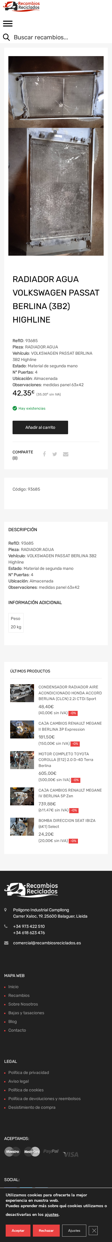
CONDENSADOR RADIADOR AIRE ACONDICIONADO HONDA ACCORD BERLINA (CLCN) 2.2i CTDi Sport (70, 693)
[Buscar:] (51, 38)
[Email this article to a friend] (65, 455)
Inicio (13, 986)
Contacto (17, 1030)
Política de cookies (26, 1090)
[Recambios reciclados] (30, 7)
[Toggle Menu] (8, 25)
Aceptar (18, 1230)
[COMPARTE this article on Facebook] (43, 455)
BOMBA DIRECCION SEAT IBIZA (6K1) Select (67, 823)
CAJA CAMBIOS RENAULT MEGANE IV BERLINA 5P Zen (70, 793)
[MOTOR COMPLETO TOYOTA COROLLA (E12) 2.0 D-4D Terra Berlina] (22, 760)
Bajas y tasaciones (26, 1012)
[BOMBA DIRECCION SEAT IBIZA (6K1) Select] (22, 827)
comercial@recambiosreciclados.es (47, 943)
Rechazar (46, 1230)
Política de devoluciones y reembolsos (44, 1098)
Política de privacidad (28, 1072)
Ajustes (74, 1230)
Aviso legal (18, 1081)
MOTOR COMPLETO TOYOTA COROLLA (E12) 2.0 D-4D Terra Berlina (66, 760)
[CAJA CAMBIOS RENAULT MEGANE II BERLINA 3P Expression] (22, 729)
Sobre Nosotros (23, 1004)
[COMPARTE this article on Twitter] (54, 455)
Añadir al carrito (40, 427)
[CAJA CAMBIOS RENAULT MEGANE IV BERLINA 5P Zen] (22, 796)
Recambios (19, 995)
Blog (12, 1021)
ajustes (52, 1214)
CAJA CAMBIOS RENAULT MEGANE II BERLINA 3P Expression (70, 726)
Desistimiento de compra (32, 1107)
